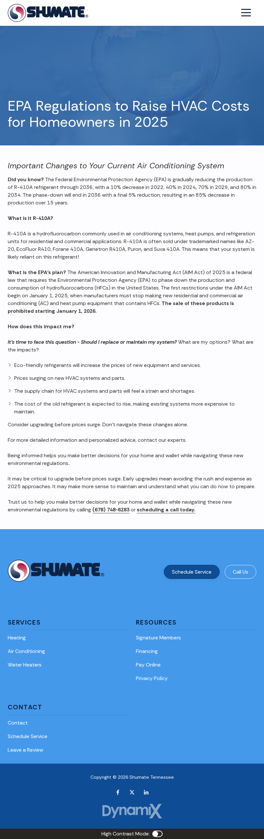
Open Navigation (246, 13)
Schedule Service (192, 571)
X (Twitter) (132, 792)
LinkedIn (146, 792)
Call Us (240, 571)
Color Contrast (157, 834)
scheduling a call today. (166, 509)
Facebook (117, 792)
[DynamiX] (132, 811)
